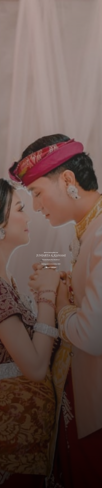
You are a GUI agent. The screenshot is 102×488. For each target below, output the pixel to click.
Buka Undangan (51, 267)
